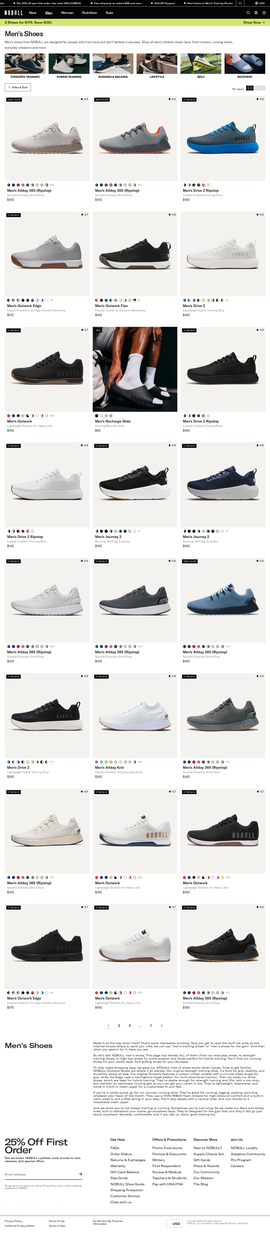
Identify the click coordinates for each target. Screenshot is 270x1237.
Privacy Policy (13, 1221)
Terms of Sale (57, 1226)
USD (177, 1225)
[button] (240, 3)
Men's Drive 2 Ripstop (201, 190)
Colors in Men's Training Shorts (198, 3)
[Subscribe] (79, 1174)
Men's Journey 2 (108, 536)
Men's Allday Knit (109, 767)
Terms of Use (57, 1221)
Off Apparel (153, 3)
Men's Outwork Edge (24, 305)
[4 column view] (260, 88)
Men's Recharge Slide (113, 421)
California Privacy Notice (20, 1226)
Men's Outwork (19, 421)
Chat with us (120, 1202)
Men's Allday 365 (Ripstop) (29, 190)
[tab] (8, 185)
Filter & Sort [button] (19, 87)
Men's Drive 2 (194, 305)
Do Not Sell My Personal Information (108, 1222)
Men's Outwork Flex (111, 305)
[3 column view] (249, 88)
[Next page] (161, 1025)
